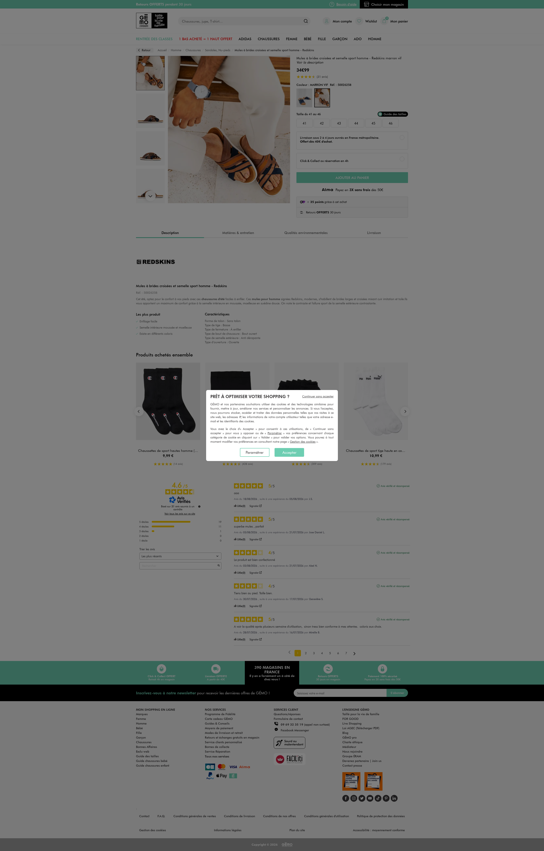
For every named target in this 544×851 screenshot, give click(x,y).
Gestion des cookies (303, 442)
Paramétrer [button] (275, 433)
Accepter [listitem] (289, 452)
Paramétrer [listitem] (255, 452)
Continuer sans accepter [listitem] (318, 396)
